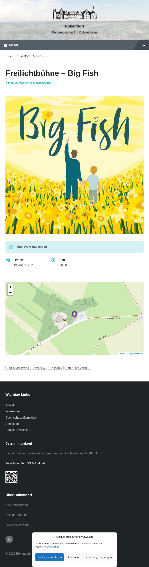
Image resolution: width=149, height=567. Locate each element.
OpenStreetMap (136, 353)
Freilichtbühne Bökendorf (29, 82)
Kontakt (10, 405)
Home (9, 55)
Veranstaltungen (34, 55)
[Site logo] (74, 20)
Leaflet (122, 353)
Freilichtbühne (18, 367)
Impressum (12, 411)
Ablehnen (73, 557)
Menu (13, 45)
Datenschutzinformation (20, 417)
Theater (56, 367)
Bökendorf (74, 26)
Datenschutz (53, 547)
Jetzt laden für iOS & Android (25, 463)
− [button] (10, 292)
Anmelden (12, 423)
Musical (39, 367)
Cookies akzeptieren (49, 557)
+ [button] (10, 287)
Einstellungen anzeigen (98, 557)
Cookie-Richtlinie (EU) (20, 429)
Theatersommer (78, 367)
